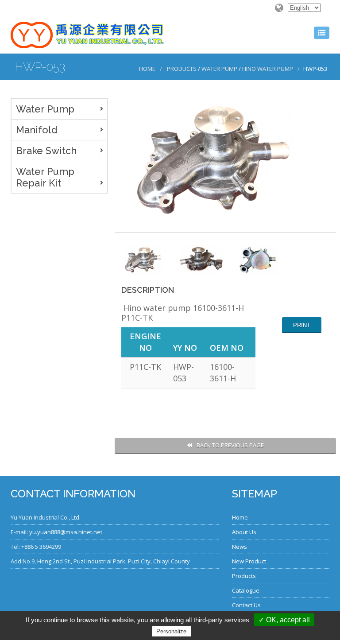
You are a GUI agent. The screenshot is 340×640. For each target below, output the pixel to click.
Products (182, 69)
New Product (249, 561)
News (239, 547)
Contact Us (246, 605)
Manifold (37, 130)
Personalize (171, 631)
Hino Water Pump (267, 69)
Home (147, 69)
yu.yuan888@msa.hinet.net (65, 532)
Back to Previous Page (230, 445)
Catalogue (245, 590)
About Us (244, 532)
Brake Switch (46, 150)
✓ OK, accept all (284, 620)
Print (301, 325)
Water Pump (219, 69)
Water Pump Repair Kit (45, 177)
